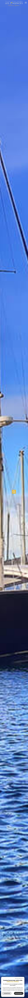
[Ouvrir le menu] (26, 2)
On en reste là (18, 978)
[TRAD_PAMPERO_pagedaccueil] (14, 6)
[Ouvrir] (14, 492)
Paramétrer (7, 993)
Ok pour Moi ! (18, 993)
